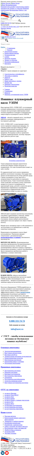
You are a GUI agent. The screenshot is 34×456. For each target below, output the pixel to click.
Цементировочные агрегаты (14, 358)
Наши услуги (6, 412)
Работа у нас (23, 10)
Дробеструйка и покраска (13, 430)
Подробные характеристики (17, 160)
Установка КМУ (10, 431)
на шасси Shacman (10, 393)
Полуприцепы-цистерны (13, 370)
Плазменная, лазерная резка (13, 425)
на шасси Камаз (10, 398)
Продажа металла (10, 416)
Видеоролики (14, 10)
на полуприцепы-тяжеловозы (14, 409)
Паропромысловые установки (14, 361)
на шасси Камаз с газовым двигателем (17, 400)
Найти (3, 47)
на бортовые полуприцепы (13, 405)
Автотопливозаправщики (13, 351)
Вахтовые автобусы (11, 355)
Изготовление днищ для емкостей (15, 428)
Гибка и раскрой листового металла (16, 426)
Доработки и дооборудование (14, 421)
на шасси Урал (9, 397)
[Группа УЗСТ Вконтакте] (3, 454)
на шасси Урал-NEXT (12, 395)
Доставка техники (10, 433)
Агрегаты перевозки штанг (13, 381)
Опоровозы (8, 377)
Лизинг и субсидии (16, 8)
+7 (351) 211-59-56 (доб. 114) (10, 26)
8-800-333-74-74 (6, 23)
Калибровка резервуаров (12, 423)
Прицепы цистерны (11, 372)
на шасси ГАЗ (9, 402)
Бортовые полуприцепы (12, 374)
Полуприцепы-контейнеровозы (15, 379)
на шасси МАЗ (9, 403)
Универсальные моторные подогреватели (18, 356)
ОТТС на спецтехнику (10, 390)
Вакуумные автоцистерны (13, 353)
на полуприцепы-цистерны (13, 407)
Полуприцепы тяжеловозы (13, 376)
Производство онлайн (8, 7)
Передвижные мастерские (13, 360)
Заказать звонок (6, 28)
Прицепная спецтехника (11, 367)
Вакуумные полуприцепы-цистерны (16, 382)
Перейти (4, 69)
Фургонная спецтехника (12, 363)
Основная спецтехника (10, 348)
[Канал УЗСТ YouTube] (7, 454)
